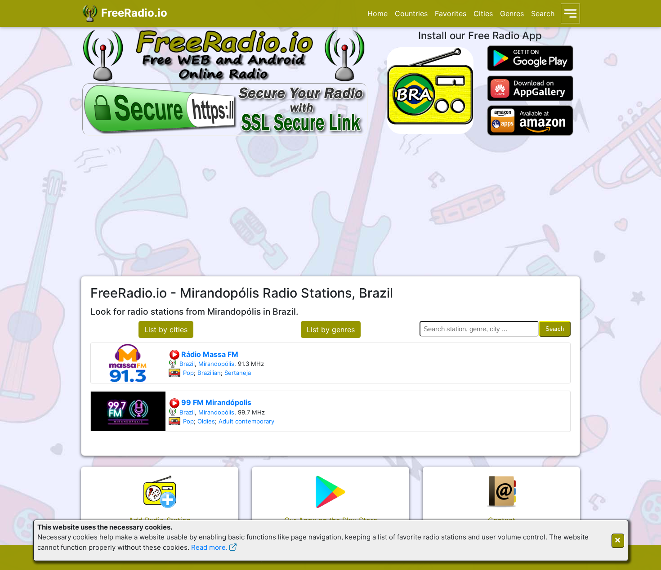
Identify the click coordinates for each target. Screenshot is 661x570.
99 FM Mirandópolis (215, 402)
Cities (483, 13)
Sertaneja (237, 372)
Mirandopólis (216, 363)
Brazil (187, 363)
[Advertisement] (330, 206)
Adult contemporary (246, 421)
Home (377, 13)
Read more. (209, 547)
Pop (188, 372)
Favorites (450, 13)
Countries (411, 13)
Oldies (206, 421)
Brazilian (209, 372)
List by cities (166, 329)
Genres (512, 13)
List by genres (331, 329)
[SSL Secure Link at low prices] (225, 107)
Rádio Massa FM (208, 354)
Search (542, 13)
